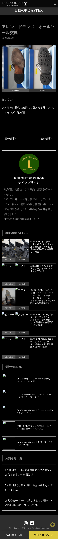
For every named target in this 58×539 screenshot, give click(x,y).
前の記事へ (11, 138)
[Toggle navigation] (55, 3)
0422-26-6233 (16, 535)
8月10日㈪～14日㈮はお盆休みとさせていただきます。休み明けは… (28, 472)
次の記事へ (47, 138)
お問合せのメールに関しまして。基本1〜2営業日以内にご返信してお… (28, 502)
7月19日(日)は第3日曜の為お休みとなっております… (29, 487)
